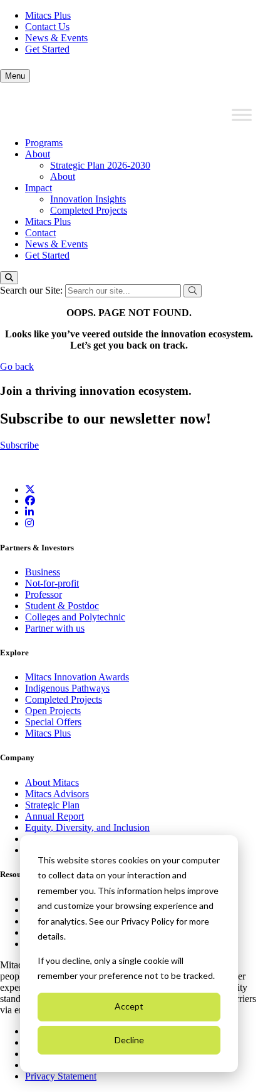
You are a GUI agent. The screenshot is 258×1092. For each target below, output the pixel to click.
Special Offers (53, 722)
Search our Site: (32, 290)
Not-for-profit (52, 583)
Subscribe (19, 445)
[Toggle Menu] (242, 115)
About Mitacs (52, 782)
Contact (40, 232)
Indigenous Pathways (67, 688)
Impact (38, 187)
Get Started (47, 49)
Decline (129, 1040)
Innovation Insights (88, 199)
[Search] (9, 277)
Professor (43, 594)
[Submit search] (192, 290)
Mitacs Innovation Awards (77, 677)
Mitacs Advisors (57, 793)
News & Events (56, 37)
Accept (129, 1006)
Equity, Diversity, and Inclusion (87, 827)
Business (42, 572)
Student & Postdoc (62, 605)
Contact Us (47, 26)
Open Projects (53, 710)
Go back (17, 366)
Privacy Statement (60, 1076)
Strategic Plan (52, 805)
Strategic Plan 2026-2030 (100, 165)
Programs (44, 142)
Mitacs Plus (48, 15)
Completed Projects (88, 210)
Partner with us (55, 628)
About (37, 154)
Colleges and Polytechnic (75, 617)
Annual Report (54, 816)
